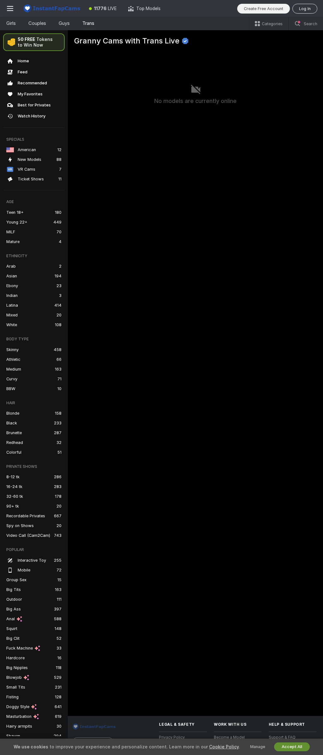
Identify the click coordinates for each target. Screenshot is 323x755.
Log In (305, 8)
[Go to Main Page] (51, 8)
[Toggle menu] (10, 8)
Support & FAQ (282, 737)
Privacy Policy (172, 737)
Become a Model (229, 737)
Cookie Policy (224, 746)
